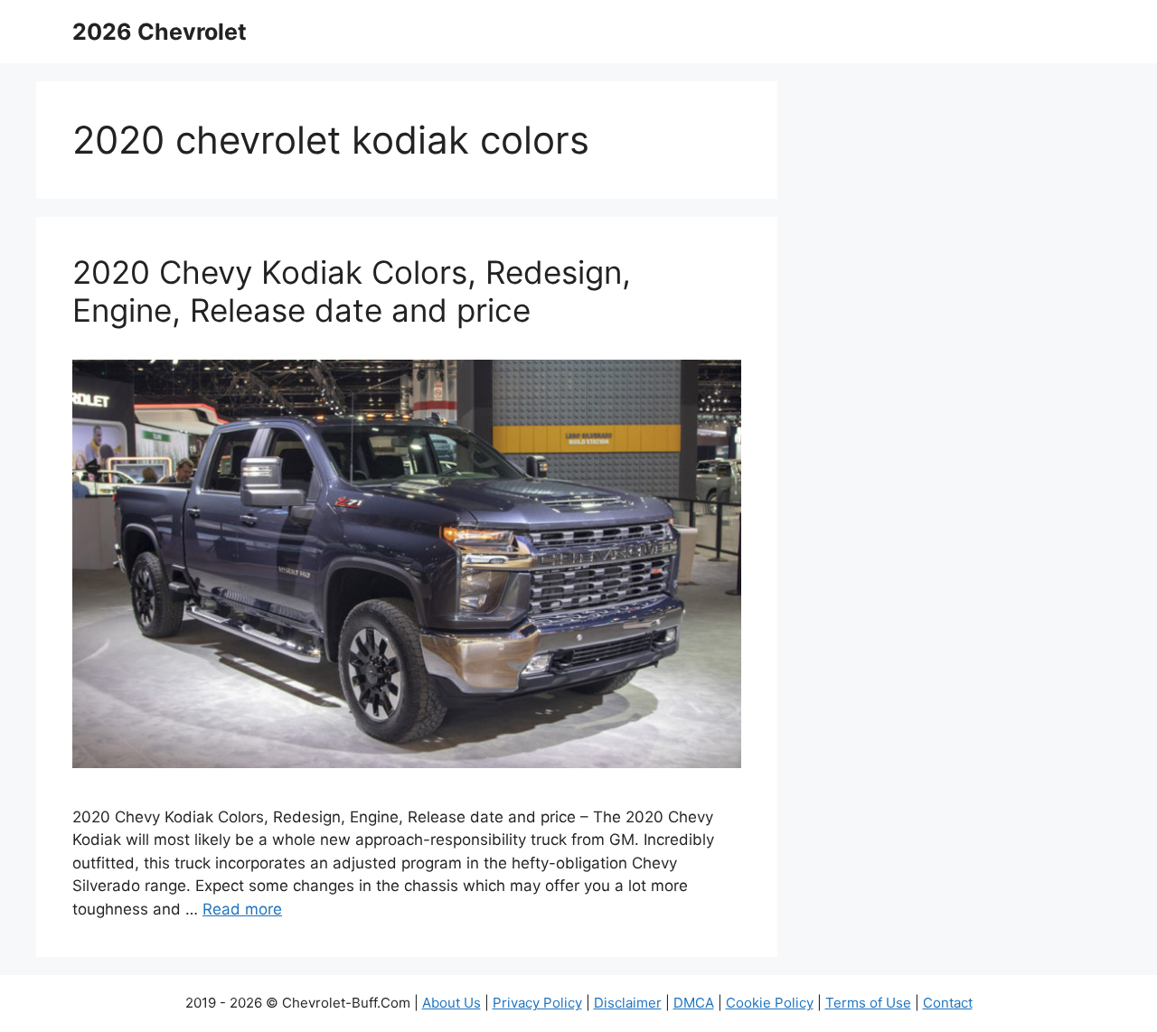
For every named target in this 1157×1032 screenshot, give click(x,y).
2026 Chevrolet (159, 31)
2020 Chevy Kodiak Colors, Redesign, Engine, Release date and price (351, 291)
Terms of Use (868, 1002)
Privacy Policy (537, 1002)
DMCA (693, 1002)
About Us (451, 1002)
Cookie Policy (770, 1002)
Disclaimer (628, 1002)
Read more (242, 909)
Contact (948, 1002)
